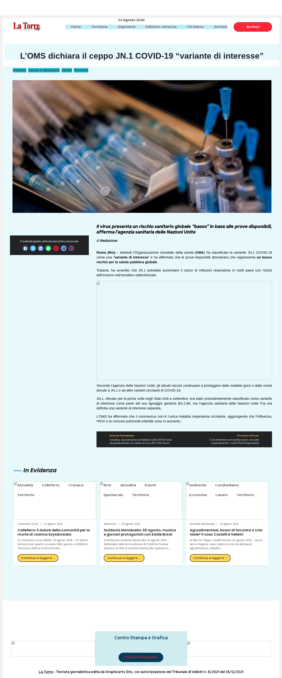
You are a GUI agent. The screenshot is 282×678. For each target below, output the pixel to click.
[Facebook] (25, 248)
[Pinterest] (56, 248)
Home (76, 27)
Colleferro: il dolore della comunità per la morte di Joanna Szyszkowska (54, 532)
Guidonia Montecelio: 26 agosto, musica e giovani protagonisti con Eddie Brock (140, 532)
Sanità (67, 70)
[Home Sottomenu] (84, 27)
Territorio (99, 27)
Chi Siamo (195, 27)
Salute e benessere (44, 70)
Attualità (19, 70)
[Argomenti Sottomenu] (138, 27)
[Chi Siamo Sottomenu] (206, 27)
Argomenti (126, 27)
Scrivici (252, 27)
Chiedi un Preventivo (141, 657)
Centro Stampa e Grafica (141, 638)
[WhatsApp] (48, 248)
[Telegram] (64, 248)
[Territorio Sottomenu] (110, 27)
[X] (33, 248)
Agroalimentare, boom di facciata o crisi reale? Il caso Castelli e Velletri (226, 532)
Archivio (221, 27)
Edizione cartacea (161, 27)
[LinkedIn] (41, 248)
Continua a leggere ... (38, 558)
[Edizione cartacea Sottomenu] (179, 27)
